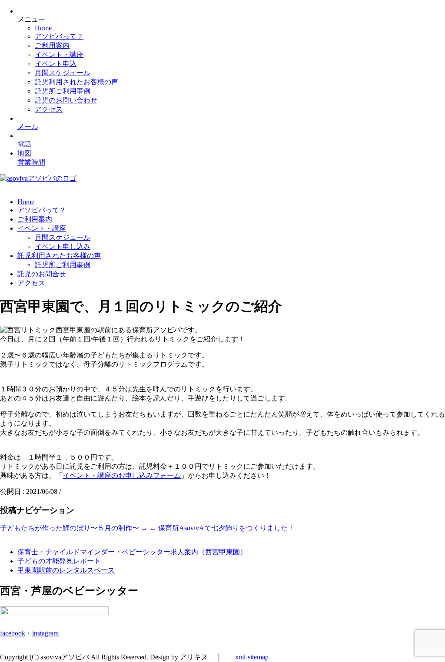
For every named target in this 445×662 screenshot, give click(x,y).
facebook (12, 633)
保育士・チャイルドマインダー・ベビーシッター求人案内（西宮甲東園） (132, 552)
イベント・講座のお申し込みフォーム (122, 475)
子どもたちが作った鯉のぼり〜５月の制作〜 (74, 528)
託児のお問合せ (41, 274)
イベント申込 (55, 63)
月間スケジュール (62, 72)
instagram (45, 633)
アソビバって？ (59, 36)
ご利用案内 (52, 45)
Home (43, 28)
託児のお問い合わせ (66, 100)
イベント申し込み (62, 246)
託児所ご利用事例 (62, 91)
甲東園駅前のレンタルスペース (66, 570)
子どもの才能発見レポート (59, 561)
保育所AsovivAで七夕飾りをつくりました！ (222, 528)
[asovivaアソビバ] (38, 178)
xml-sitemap (252, 657)
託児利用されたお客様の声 (76, 82)
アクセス (49, 109)
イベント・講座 (59, 54)
